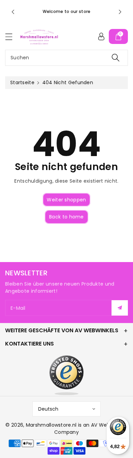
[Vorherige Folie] (13, 12)
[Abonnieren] (120, 308)
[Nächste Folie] (120, 12)
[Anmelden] (101, 36)
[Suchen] (116, 57)
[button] (12, 36)
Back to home (66, 216)
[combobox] (66, 57)
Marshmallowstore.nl (51, 425)
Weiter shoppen (66, 199)
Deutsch (48, 409)
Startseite (22, 82)
